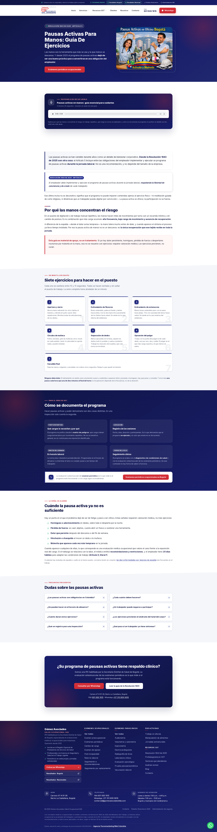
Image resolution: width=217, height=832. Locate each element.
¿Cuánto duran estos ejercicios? (62, 617)
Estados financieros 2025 (140, 809)
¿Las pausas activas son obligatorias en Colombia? (71, 597)
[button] (210, 825)
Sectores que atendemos (156, 761)
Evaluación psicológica (124, 762)
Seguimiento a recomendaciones (92, 762)
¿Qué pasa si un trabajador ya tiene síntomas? (134, 626)
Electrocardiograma (123, 750)
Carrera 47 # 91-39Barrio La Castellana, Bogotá (63, 796)
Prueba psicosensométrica (126, 766)
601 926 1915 (150, 11)
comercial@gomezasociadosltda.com (110, 801)
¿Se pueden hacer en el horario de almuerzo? (67, 607)
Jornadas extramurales (155, 742)
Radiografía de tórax (123, 754)
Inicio (73, 10)
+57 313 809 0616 (121, 697)
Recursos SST (152, 747)
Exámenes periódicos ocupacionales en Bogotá (146, 477)
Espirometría (120, 746)
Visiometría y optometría (125, 742)
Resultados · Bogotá (54, 773)
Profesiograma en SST (155, 757)
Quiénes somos (151, 765)
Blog (147, 769)
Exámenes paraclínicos (126, 728)
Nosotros (124, 10)
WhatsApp (169, 10)
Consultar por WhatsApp (89, 686)
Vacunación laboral (123, 770)
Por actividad (152, 728)
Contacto (135, 10)
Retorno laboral (91, 758)
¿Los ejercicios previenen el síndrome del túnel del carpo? (139, 617)
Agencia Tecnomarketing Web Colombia (109, 826)
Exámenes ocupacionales (96, 728)
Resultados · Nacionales (56, 780)
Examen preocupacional (94, 738)
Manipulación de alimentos (156, 738)
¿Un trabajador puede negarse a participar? (133, 607)
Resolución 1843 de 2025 (156, 753)
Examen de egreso (92, 750)
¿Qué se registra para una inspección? (65, 626)
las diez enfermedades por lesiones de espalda (136, 560)
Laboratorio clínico (123, 758)
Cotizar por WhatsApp (55, 767)
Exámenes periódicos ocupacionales (64, 69)
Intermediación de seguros (162, 809)
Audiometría (120, 738)
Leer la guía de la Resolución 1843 (124, 686)
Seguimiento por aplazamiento (97, 768)
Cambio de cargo (91, 746)
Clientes (113, 10)
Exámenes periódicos (93, 742)
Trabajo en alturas (153, 734)
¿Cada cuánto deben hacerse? (127, 597)
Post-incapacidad (91, 754)
